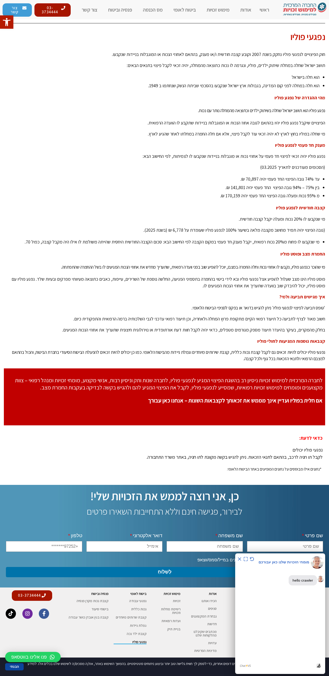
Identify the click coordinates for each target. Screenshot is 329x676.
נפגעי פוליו (139, 642)
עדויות (212, 643)
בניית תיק (173, 629)
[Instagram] (27, 614)
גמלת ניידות (138, 625)
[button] (52, 10)
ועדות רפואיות (170, 621)
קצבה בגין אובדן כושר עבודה (88, 617)
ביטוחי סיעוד (100, 609)
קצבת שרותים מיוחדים (131, 617)
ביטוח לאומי (184, 9)
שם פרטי (314, 535)
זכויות (176, 601)
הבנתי (14, 667)
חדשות (212, 624)
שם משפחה (230, 535)
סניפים (212, 608)
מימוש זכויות (218, 9)
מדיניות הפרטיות (205, 650)
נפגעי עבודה (138, 601)
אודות (245, 9)
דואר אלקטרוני (147, 535)
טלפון (76, 535)
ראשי (264, 9)
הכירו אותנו (209, 601)
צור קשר (89, 9)
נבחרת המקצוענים (204, 616)
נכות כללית (139, 609)
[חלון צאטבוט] (280, 613)
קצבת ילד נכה (137, 633)
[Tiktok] (11, 614)
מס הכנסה (153, 9)
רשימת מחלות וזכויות (170, 611)
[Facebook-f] (44, 614)
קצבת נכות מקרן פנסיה (92, 601)
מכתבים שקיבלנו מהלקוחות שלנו (205, 633)
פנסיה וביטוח (120, 9)
